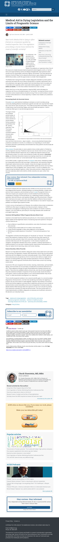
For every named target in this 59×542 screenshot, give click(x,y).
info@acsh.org (13, 528)
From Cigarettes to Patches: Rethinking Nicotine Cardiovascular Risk (25, 390)
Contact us (17, 521)
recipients (31, 160)
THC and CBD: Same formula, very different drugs (20, 457)
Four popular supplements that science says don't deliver (22, 451)
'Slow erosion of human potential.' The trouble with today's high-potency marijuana (29, 449)
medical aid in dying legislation (18, 298)
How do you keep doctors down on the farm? (19, 392)
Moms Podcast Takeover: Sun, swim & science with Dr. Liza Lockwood (25, 489)
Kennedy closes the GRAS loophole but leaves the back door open (24, 396)
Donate (19, 184)
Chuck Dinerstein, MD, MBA (18, 34)
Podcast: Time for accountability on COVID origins (20, 479)
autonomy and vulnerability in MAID (37, 301)
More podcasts (47, 491)
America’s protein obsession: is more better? (19, 453)
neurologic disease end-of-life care (17, 301)
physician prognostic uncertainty (17, 300)
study (12, 102)
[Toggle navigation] (6, 14)
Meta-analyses (10, 149)
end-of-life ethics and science (35, 298)
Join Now (11, 184)
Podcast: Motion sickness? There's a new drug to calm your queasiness (26, 481)
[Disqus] (29, 344)
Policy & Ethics (16, 304)
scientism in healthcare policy (34, 300)
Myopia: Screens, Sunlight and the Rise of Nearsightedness (23, 394)
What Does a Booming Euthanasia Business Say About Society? (45, 56)
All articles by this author (44, 398)
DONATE (29, 416)
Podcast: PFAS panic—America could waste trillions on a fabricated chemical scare (28, 487)
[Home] (21, 4)
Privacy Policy (9, 521)
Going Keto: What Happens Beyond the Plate (19, 388)
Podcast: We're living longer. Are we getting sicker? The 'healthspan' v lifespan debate (28, 484)
